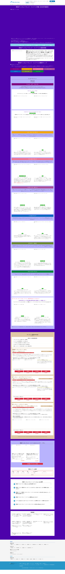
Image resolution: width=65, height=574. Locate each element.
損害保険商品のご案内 (46, 564)
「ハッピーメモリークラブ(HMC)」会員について (25, 564)
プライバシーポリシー (32, 563)
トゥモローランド (16, 71)
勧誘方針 (41, 563)
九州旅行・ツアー (24, 544)
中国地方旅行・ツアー (35, 544)
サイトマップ (41, 564)
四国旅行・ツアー (29, 544)
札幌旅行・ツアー (24, 547)
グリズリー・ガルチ (27, 71)
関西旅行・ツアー (46, 544)
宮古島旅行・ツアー (19, 547)
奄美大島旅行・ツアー (30, 547)
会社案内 (21, 563)
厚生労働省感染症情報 (52, 564)
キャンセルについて (33, 564)
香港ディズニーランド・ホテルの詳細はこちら (46, 351)
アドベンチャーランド (38, 71)
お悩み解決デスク (44, 563)
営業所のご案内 (24, 563)
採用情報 (28, 563)
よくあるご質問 (37, 564)
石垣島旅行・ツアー (13, 547)
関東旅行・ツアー (41, 544)
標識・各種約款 (37, 563)
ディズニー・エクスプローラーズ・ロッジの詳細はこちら (45, 378)
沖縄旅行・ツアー (13, 544)
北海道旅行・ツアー (18, 544)
